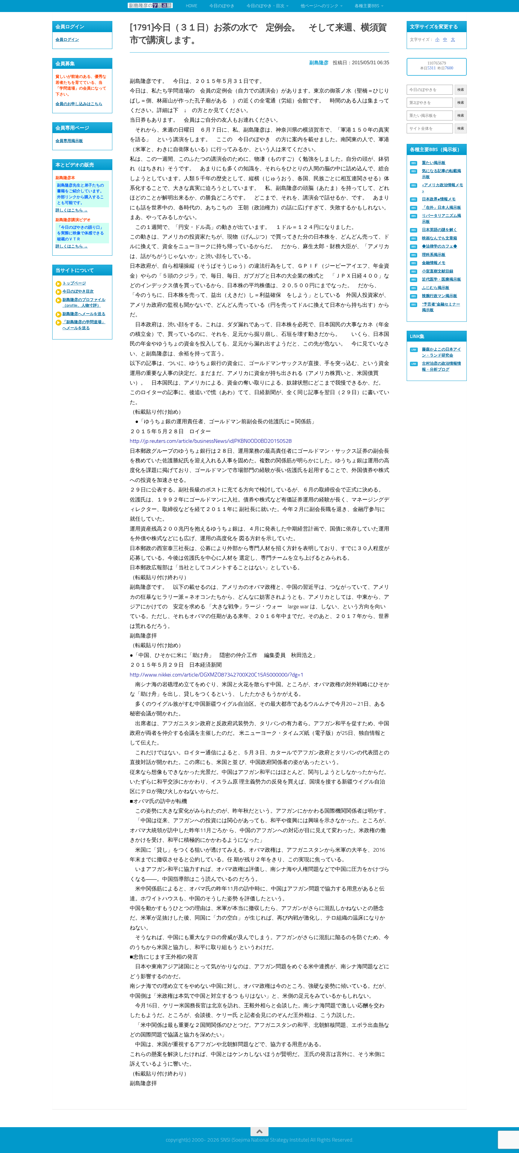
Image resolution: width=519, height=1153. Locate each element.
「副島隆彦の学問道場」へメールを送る (83, 325)
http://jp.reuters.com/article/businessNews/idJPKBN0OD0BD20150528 (211, 441)
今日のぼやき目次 (78, 291)
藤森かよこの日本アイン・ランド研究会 (441, 352)
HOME (191, 5)
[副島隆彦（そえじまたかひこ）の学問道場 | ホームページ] (150, 5)
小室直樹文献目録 (437, 271)
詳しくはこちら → (72, 210)
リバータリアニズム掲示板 (441, 218)
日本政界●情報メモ (439, 199)
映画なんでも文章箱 (439, 238)
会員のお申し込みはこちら (79, 104)
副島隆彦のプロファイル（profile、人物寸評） (83, 302)
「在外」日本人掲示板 (441, 207)
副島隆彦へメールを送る (83, 314)
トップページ (74, 283)
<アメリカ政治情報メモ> (442, 188)
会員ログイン (67, 39)
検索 (460, 90)
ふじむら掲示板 (435, 287)
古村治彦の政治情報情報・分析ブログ (441, 366)
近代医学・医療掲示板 (441, 279)
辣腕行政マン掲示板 (439, 296)
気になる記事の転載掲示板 (441, 174)
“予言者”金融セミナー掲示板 (441, 307)
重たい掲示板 (433, 162)
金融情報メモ (433, 262)
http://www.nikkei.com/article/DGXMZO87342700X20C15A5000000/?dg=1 (216, 674)
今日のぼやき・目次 (265, 5)
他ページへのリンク (319, 5)
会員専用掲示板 (69, 140)
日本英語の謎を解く (439, 229)
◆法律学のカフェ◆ (439, 246)
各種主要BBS (367, 5)
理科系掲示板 (433, 254)
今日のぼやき (222, 5)
